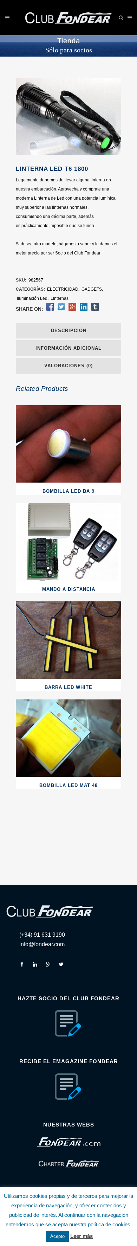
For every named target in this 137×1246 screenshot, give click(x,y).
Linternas (59, 298)
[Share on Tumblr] (95, 309)
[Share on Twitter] (61, 309)
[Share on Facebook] (50, 309)
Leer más (81, 1236)
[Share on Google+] (72, 309)
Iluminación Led (32, 298)
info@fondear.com (42, 944)
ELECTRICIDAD (62, 289)
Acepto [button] (57, 1236)
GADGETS (91, 289)
